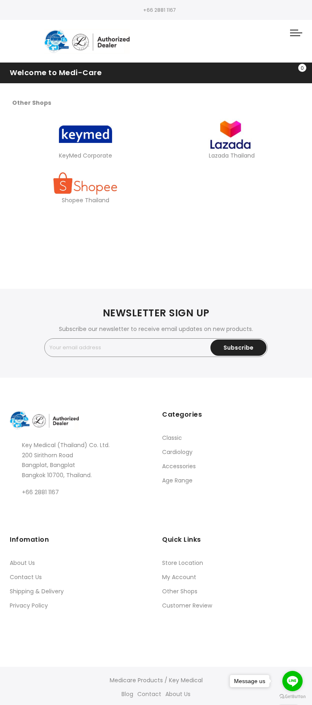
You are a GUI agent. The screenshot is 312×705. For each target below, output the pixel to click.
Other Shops (179, 591)
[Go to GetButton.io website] (293, 696)
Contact (149, 694)
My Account (179, 577)
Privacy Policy (29, 605)
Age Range (177, 480)
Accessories (179, 466)
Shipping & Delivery (37, 591)
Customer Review (187, 605)
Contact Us (26, 577)
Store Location (182, 563)
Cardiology (177, 452)
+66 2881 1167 (159, 9)
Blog (127, 694)
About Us (22, 563)
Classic (172, 438)
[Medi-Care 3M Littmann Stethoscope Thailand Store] (87, 41)
